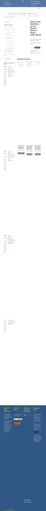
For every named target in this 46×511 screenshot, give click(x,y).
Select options (21, 153)
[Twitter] (5, 1)
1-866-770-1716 (37, 1)
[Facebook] (8, 1)
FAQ (23, 1)
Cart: (39, 8)
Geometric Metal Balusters (9, 55)
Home (5, 15)
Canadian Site (38, 3)
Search (14, 21)
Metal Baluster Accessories (7, 58)
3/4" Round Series (23, 15)
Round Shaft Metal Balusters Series (13, 15)
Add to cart (37, 47)
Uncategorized (8, 34)
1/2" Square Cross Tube (10, 29)
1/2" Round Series (10, 40)
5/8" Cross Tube (8, 27)
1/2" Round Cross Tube (10, 32)
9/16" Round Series (10, 43)
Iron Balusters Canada (9, 10)
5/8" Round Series (10, 45)
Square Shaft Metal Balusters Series (8, 51)
